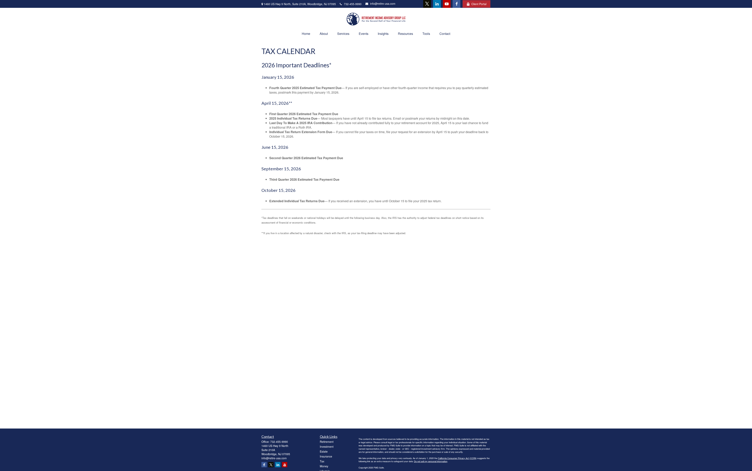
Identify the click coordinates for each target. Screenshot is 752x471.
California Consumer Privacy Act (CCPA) (457, 458)
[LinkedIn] (437, 4)
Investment (327, 446)
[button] (306, 33)
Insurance (326, 456)
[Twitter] (427, 4)
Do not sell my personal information (430, 461)
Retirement (327, 442)
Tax (322, 461)
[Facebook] (456, 4)
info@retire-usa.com (382, 3)
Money (324, 466)
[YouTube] (447, 4)
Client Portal (478, 4)
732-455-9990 (353, 4)
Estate (324, 451)
